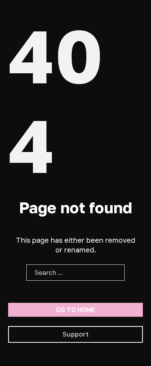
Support (75, 334)
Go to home (75, 310)
